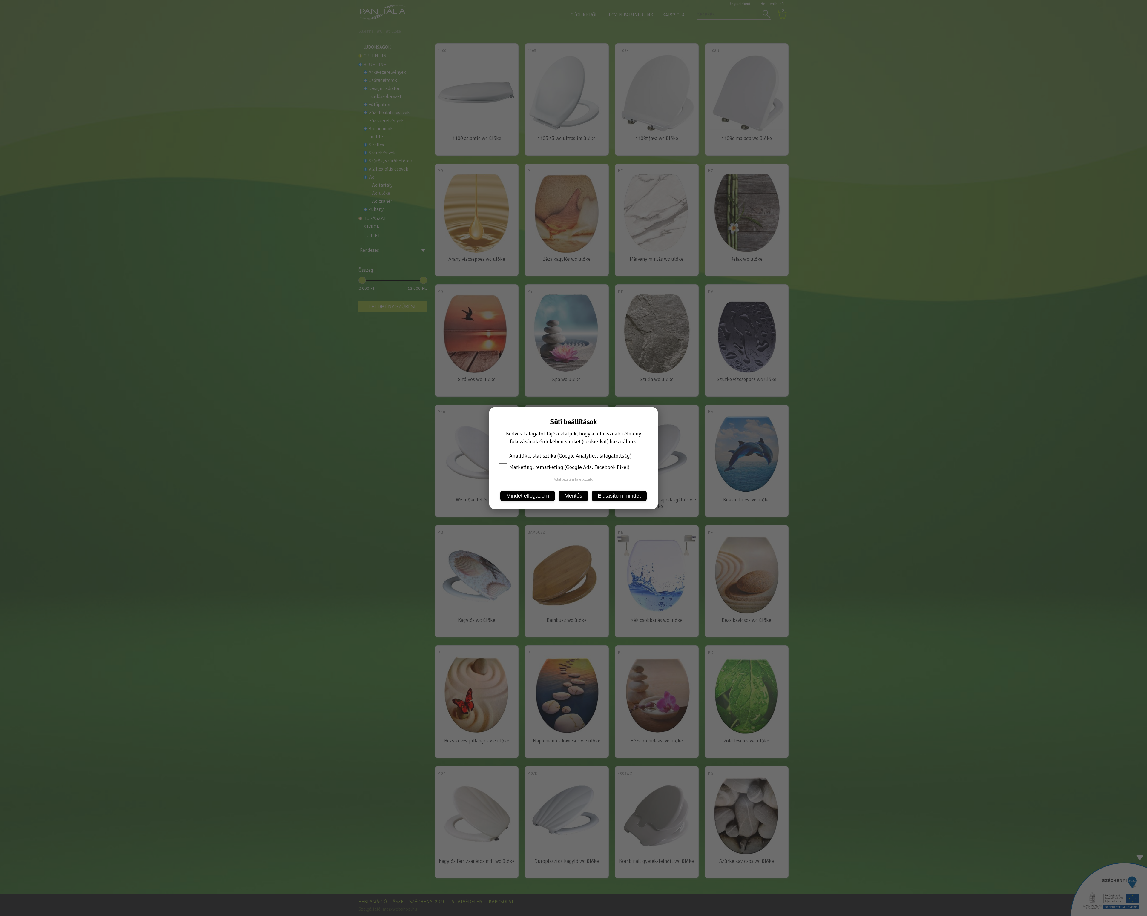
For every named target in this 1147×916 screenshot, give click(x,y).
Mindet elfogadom (527, 496)
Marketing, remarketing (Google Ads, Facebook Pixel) (569, 467)
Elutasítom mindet (619, 496)
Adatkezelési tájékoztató (573, 479)
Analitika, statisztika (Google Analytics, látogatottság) (570, 455)
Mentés (573, 496)
